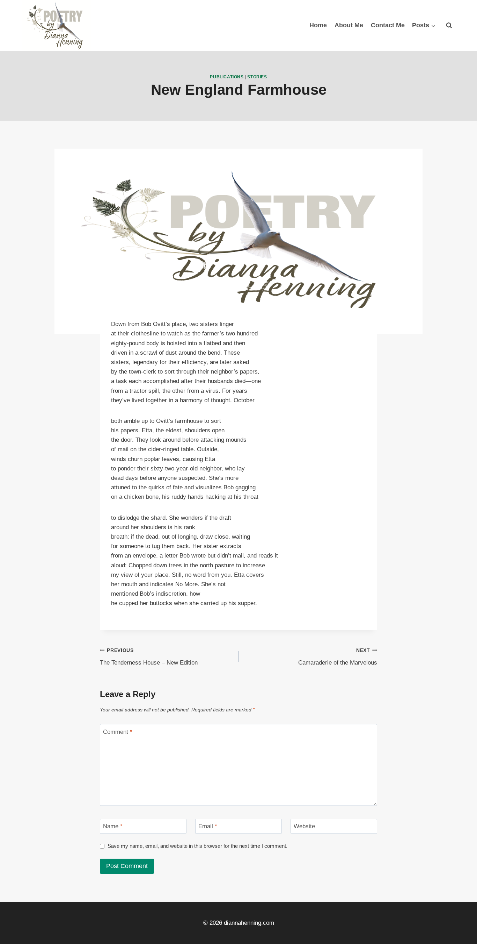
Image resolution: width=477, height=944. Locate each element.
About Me (349, 25)
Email (207, 826)
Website (304, 826)
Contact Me (388, 25)
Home (318, 25)
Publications (226, 76)
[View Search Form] (449, 25)
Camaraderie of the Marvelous (337, 657)
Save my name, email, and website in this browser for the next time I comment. (197, 846)
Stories (257, 76)
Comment (117, 732)
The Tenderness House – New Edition (149, 657)
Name (113, 826)
